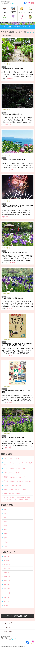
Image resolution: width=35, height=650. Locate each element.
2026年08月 (7, 556)
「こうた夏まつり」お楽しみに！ (12, 458)
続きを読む (10, 78)
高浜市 (5, 538)
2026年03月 (7, 576)
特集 (5, 12)
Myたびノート (30, 20)
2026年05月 (7, 568)
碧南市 (5, 513)
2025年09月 (7, 601)
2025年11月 (7, 593)
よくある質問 (7, 631)
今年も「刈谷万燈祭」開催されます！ (14, 493)
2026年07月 (7, 560)
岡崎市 (5, 509)
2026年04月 (7, 572)
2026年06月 (7, 564)
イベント (13, 20)
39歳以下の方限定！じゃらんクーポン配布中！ (16, 489)
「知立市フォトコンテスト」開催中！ (14, 485)
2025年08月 (7, 605)
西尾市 (5, 529)
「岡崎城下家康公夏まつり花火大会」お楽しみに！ (17, 481)
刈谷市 (5, 517)
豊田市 (5, 521)
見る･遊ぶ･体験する (13, 12)
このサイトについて (9, 627)
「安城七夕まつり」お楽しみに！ (12, 473)
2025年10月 (7, 597)
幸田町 (5, 546)
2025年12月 (7, 589)
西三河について (21, 20)
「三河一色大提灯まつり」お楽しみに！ (14, 468)
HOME (9, 27)
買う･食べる (22, 12)
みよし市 (6, 542)
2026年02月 (7, 580)
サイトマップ (7, 623)
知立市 (5, 533)
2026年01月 (7, 584)
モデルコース (5, 20)
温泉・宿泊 (30, 12)
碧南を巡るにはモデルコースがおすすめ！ (15, 477)
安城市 (5, 525)
